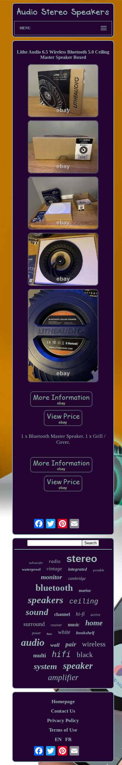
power (36, 633)
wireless (93, 644)
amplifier (63, 677)
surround (34, 624)
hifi (61, 654)
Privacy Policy (63, 720)
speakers (45, 600)
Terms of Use (63, 730)
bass (49, 633)
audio (32, 642)
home (94, 623)
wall (55, 645)
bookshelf (85, 632)
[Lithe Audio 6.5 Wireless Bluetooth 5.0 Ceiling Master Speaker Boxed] (63, 91)
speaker (78, 665)
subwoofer (36, 562)
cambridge (77, 578)
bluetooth (54, 587)
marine (85, 590)
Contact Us (63, 711)
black (85, 655)
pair (70, 644)
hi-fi (80, 614)
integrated (77, 569)
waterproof (31, 569)
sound (37, 612)
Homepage (63, 701)
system (45, 666)
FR (68, 739)
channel (62, 614)
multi (39, 655)
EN (58, 739)
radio (54, 561)
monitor (51, 577)
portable (98, 570)
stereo (81, 558)
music (73, 624)
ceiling (83, 602)
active (95, 614)
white (64, 632)
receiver (56, 625)
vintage (54, 569)
